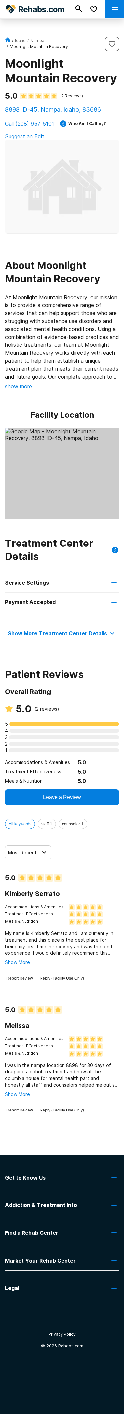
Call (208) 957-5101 (29, 123)
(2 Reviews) (71, 95)
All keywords (20, 824)
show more (18, 386)
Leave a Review (62, 797)
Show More (17, 962)
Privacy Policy (62, 1334)
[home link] (7, 40)
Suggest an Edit (24, 136)
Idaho (20, 40)
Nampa (37, 40)
